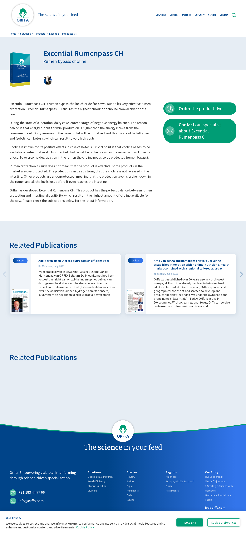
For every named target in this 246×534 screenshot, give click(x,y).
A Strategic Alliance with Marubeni (219, 488)
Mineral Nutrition (97, 486)
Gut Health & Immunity (100, 476)
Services (174, 14)
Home (13, 33)
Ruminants (133, 490)
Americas (171, 476)
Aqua (130, 486)
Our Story (199, 14)
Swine (130, 481)
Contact (224, 14)
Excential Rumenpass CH (63, 33)
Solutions (161, 14)
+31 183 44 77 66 (31, 492)
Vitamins (92, 490)
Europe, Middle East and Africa (180, 484)
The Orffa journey (215, 481)
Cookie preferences (223, 522)
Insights (186, 14)
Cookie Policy (85, 527)
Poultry (131, 476)
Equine (131, 500)
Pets (129, 495)
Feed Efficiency (96, 481)
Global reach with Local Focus (218, 497)
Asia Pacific (172, 490)
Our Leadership (214, 476)
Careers (212, 14)
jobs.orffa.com (215, 507)
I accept (190, 522)
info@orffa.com (31, 500)
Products (40, 33)
